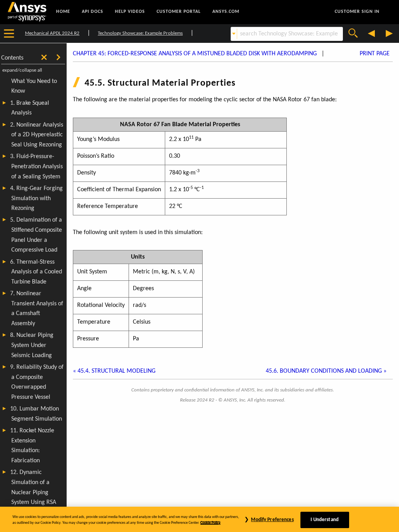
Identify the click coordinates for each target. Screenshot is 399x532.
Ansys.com (225, 11)
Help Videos (130, 11)
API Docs (92, 11)
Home (63, 11)
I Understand (325, 519)
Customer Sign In (357, 11)
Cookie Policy (210, 523)
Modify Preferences (272, 519)
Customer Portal (179, 11)
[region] (199, 519)
